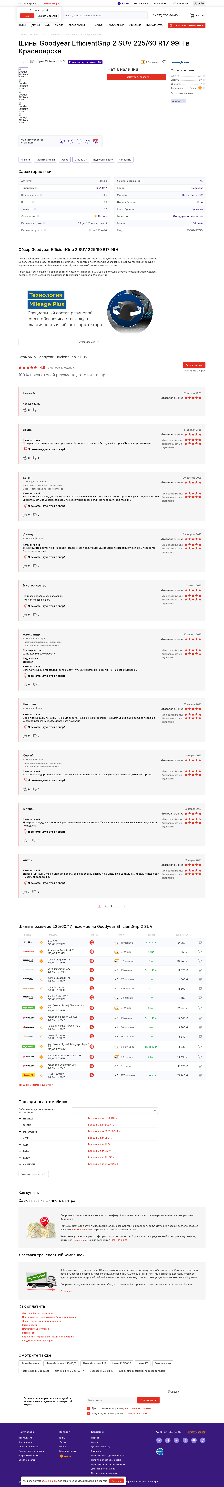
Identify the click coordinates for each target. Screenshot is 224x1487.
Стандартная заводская (188, 216)
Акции (125, 3)
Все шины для (101, 1118)
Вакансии (96, 1451)
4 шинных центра (50, 3)
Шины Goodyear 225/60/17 (61, 1363)
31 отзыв (126, 951)
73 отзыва (127, 997)
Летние (102, 216)
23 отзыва (126, 970)
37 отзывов (152, 62)
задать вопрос (196, 370)
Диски (35, 25)
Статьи (95, 1442)
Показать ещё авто (32, 1174)
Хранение (135, 25)
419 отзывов (128, 988)
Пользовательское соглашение (108, 1464)
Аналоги (177, 101)
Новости (95, 1437)
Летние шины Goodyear (35, 1370)
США (200, 202)
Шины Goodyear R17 (94, 1363)
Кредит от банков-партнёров (37, 1340)
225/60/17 (101, 188)
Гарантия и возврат (29, 1446)
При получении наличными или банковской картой (49, 1317)
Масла (59, 25)
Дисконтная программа (31, 1451)
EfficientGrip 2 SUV (72, 34)
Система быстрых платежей (37, 1313)
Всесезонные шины (101, 1370)
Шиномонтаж (154, 25)
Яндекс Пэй (28, 1332)
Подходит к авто (103, 159)
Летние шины (162, 1363)
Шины (22, 25)
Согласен (117, 1481)
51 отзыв (126, 1007)
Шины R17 (143, 1363)
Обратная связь (27, 1460)
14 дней (198, 223)
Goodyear (55, 34)
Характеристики (45, 159)
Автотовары (77, 25)
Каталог (34, 34)
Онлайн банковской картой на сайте (41, 1321)
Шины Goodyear (30, 1363)
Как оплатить (25, 1442)
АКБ (47, 25)
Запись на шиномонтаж (189, 25)
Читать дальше (86, 342)
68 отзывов (127, 1057)
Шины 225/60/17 (121, 1363)
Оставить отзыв (194, 365)
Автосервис (116, 25)
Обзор (64, 159)
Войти (201, 3)
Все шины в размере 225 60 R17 (36, 1084)
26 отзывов (127, 1027)
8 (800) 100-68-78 (118, 1240)
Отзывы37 (81, 159)
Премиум (197, 209)
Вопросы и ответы (28, 1455)
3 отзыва (126, 1066)
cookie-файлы (49, 1480)
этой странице (80, 1240)
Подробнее (66, 1291)
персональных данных (138, 1408)
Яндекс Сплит (29, 1325)
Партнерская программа (104, 1473)
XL (201, 181)
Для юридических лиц (103, 1468)
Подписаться (148, 1400)
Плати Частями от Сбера (35, 1328)
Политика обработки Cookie (106, 1460)
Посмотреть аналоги (137, 77)
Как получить (25, 1437)
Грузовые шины (67, 1451)
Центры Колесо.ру (100, 1446)
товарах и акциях (137, 1413)
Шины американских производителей (142, 1370)
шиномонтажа (79, 1229)
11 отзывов (127, 942)
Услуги (99, 25)
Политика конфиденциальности (107, 1455)
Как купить (125, 159)
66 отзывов (127, 1046)
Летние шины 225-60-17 (69, 1370)
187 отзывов (128, 1075)
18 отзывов (127, 1036)
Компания (97, 1431)
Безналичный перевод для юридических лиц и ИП (48, 1336)
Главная (23, 34)
